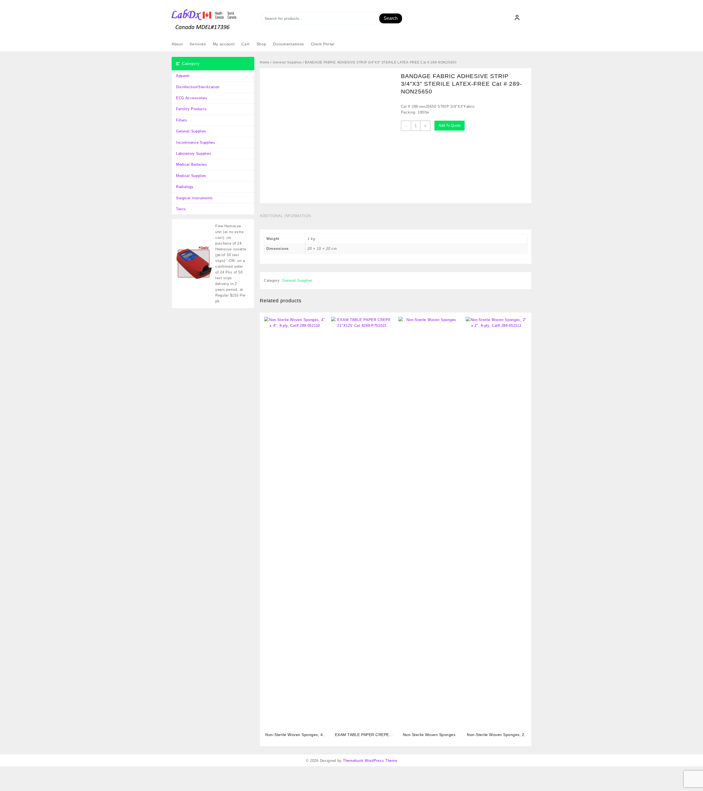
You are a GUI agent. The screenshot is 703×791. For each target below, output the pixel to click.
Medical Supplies (191, 176)
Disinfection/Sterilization (197, 87)
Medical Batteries (191, 164)
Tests (181, 209)
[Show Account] (517, 18)
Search (391, 18)
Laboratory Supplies (193, 153)
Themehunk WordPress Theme (370, 761)
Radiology (184, 187)
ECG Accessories (191, 98)
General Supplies (191, 131)
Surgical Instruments (194, 198)
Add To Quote (450, 125)
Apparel (182, 76)
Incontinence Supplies (195, 142)
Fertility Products (191, 109)
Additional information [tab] (285, 216)
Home (265, 62)
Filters (181, 120)
